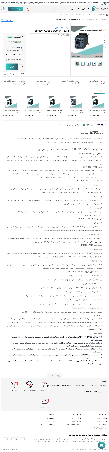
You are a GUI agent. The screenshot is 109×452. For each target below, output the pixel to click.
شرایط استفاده (76, 421)
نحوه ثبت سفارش (102, 418)
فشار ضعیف (99, 20)
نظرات (87, 125)
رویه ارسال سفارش (102, 421)
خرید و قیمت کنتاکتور (88, 20)
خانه (105, 20)
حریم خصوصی (76, 418)
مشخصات (56, 125)
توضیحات (100, 125)
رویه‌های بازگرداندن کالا (100, 428)
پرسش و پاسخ (71, 125)
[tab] (102, 125)
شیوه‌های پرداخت (102, 425)
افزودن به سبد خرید (11, 66)
